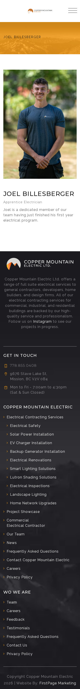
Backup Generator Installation (37, 451)
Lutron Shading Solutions (33, 477)
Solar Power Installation (32, 434)
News (12, 543)
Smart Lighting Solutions (33, 469)
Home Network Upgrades (33, 503)
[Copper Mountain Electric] (40, 11)
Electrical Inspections (30, 486)
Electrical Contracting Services (35, 417)
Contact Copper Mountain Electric (38, 560)
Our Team (16, 534)
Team (12, 602)
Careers (14, 568)
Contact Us (17, 645)
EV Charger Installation (31, 443)
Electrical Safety (25, 426)
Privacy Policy (20, 577)
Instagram (42, 321)
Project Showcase (23, 512)
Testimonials (18, 628)
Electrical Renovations (31, 460)
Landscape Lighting (28, 494)
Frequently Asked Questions (33, 551)
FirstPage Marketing (57, 683)
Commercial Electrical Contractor (26, 523)
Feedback (16, 619)
